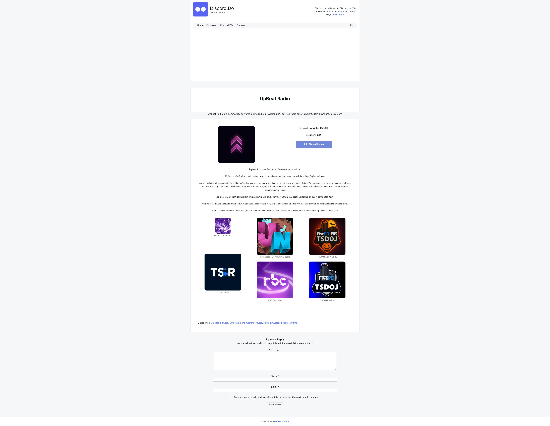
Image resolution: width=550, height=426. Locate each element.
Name (275, 376)
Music (259, 322)
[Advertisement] (275, 57)
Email (275, 386)
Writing (293, 322)
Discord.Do (222, 8)
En (351, 25)
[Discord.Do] (200, 15)
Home (200, 25)
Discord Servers (219, 322)
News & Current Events (275, 322)
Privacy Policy (282, 421)
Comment (275, 350)
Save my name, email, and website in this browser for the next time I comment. (276, 397)
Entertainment (237, 322)
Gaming (250, 322)
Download (211, 25)
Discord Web (227, 25)
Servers (241, 25)
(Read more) (338, 14)
